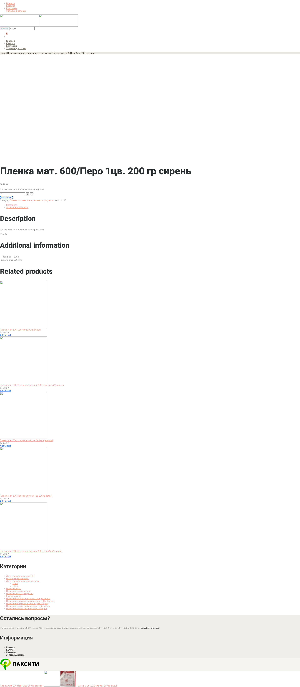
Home (3, 53)
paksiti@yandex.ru (150, 628)
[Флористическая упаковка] (39, 26)
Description (11, 205)
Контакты (11, 8)
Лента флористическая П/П (20, 576)
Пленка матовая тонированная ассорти (26, 608)
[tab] (153, 205)
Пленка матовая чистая (18, 591)
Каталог (10, 6)
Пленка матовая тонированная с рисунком (29, 53)
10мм (15, 586)
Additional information (17, 207)
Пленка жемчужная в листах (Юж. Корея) (27, 603)
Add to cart (6, 197)
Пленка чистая (13, 588)
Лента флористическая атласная (23, 581)
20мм (15, 583)
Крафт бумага (13, 596)
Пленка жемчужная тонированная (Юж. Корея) (30, 601)
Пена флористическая (17, 578)
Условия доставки (16, 11)
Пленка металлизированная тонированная (28, 598)
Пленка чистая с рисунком (19, 593)
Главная (10, 3)
